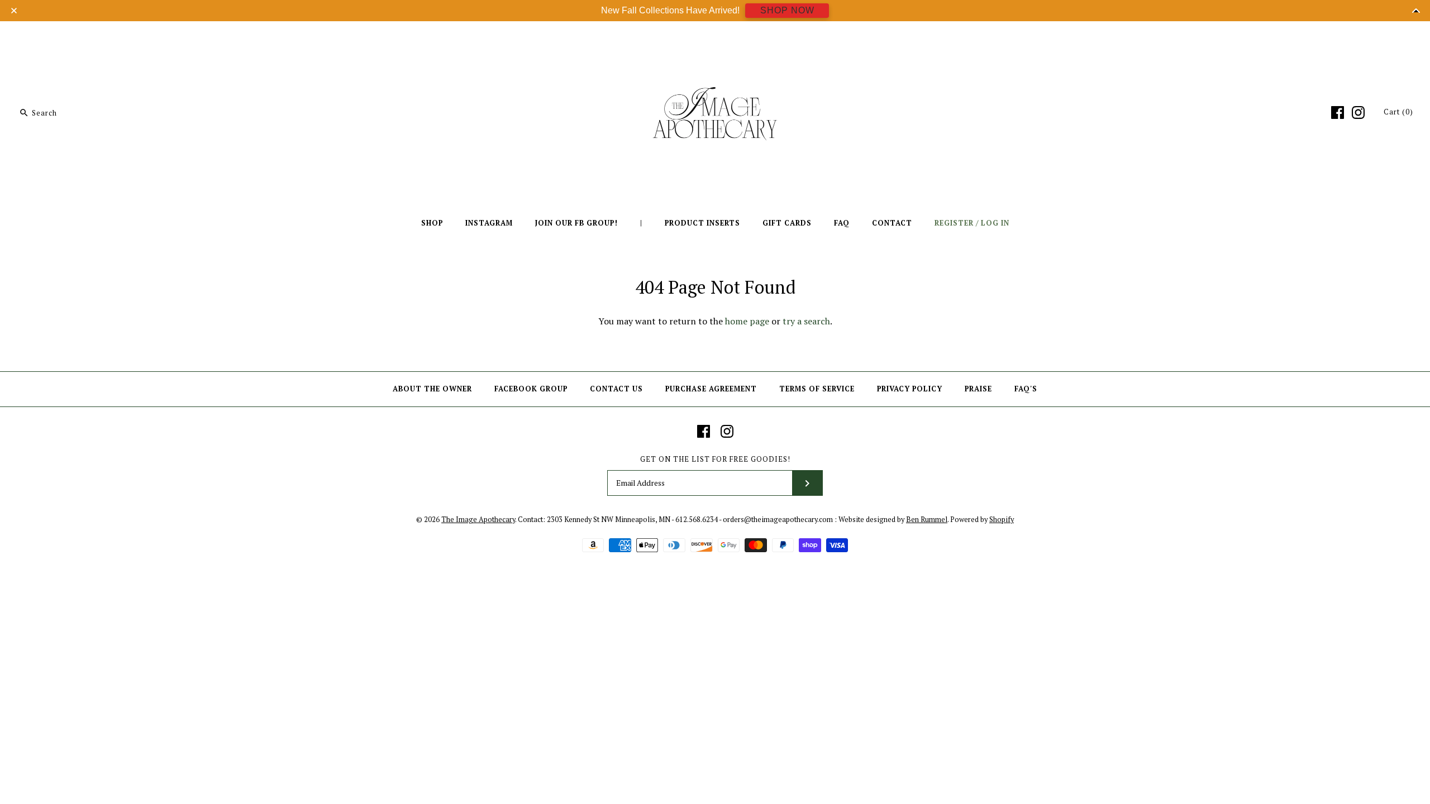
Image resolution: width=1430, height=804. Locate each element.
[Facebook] (1337, 112)
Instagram (489, 223)
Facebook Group (531, 389)
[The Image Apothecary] (715, 38)
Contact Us (616, 389)
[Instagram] (1358, 112)
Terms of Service (817, 389)
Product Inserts (702, 223)
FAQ (842, 223)
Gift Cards (787, 223)
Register (954, 223)
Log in (995, 223)
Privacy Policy (909, 389)
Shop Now (787, 10)
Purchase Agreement (711, 389)
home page (747, 321)
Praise (978, 389)
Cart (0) (1398, 112)
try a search (806, 321)
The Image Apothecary (478, 519)
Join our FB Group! (576, 223)
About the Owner (432, 389)
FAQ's (1025, 389)
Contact (892, 223)
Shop (432, 223)
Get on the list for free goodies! (715, 459)
